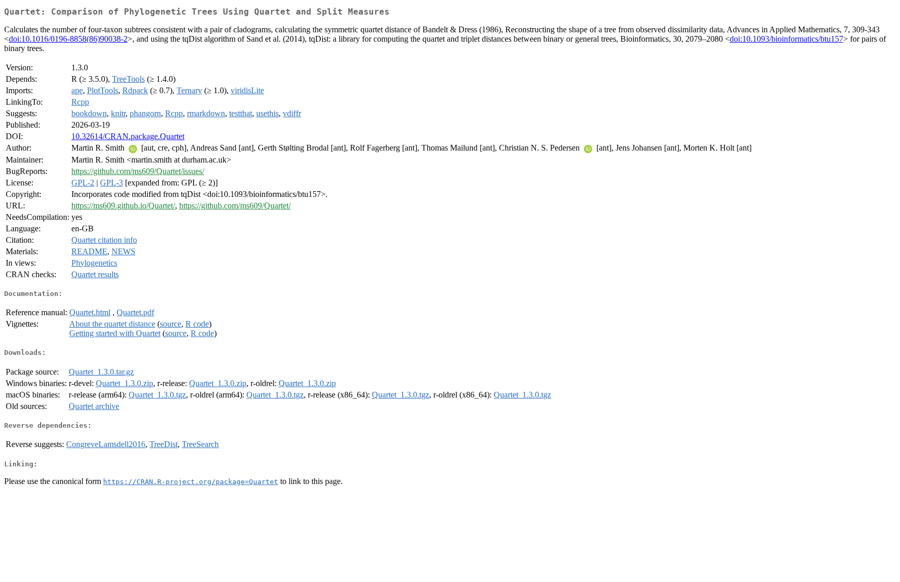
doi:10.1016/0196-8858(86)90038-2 (68, 38)
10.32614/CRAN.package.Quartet (127, 136)
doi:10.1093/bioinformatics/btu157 (786, 38)
